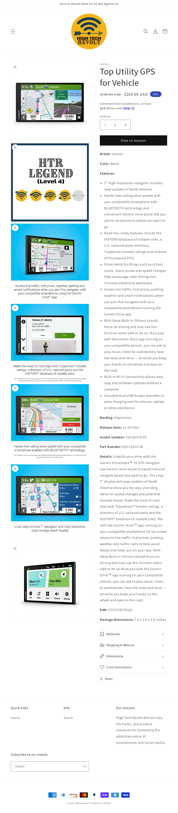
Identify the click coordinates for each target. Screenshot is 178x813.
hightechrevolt (82, 803)
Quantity (105, 116)
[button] (13, 31)
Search (15, 718)
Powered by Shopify (101, 803)
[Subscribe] (84, 766)
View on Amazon (133, 140)
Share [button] (109, 679)
